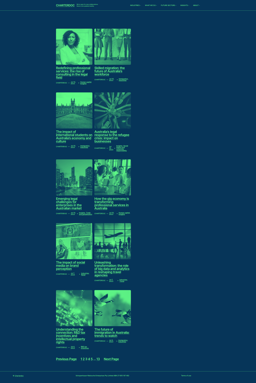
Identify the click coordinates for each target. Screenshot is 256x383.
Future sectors (168, 5)
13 (98, 359)
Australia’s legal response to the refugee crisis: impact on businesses (111, 136)
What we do (150, 5)
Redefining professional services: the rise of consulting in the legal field (73, 72)
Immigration (123, 79)
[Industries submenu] (140, 5)
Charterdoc (65, 5)
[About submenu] (199, 5)
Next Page (111, 359)
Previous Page (66, 359)
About (196, 5)
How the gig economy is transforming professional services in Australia (111, 203)
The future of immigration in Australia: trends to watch (111, 332)
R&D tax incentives (85, 347)
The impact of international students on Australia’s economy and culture (74, 136)
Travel (122, 281)
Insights (184, 5)
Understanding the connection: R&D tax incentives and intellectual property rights (70, 336)
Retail (83, 275)
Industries (135, 5)
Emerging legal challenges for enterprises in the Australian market (69, 203)
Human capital (85, 82)
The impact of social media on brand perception (70, 265)
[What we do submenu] (156, 5)
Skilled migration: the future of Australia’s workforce (109, 71)
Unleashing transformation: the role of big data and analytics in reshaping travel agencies (111, 269)
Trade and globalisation (85, 213)
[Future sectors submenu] (175, 5)
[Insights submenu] (188, 5)
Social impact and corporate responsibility (122, 148)
